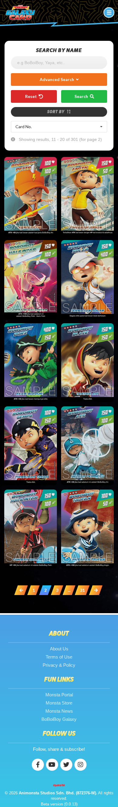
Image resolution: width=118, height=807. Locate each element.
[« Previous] (21, 590)
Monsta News (59, 711)
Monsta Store (59, 702)
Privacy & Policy (59, 665)
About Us (59, 648)
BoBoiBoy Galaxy (59, 719)
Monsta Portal (59, 694)
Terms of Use (59, 656)
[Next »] (96, 590)
